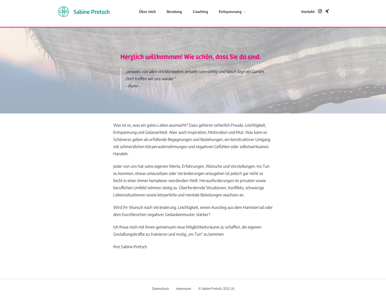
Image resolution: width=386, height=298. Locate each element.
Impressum (183, 288)
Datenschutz (160, 288)
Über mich (147, 11)
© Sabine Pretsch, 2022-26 (216, 288)
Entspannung (230, 11)
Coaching (200, 11)
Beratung (174, 11)
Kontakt (308, 11)
